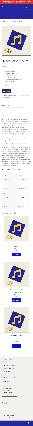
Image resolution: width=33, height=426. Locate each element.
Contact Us (7, 371)
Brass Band (9, 21)
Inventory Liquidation (18, 107)
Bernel (5, 109)
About (5, 362)
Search (16, 423)
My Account (5, 423)
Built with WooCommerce (17, 417)
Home (4, 21)
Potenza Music (5, 381)
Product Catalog (8, 359)
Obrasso (21, 197)
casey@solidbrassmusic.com (9, 396)
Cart (25, 422)
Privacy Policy (5, 417)
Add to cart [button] (16, 254)
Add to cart (6, 91)
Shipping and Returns (9, 368)
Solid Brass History (9, 365)
